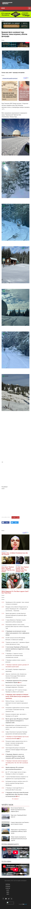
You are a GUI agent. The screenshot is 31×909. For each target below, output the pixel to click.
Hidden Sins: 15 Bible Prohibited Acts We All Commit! (15, 553)
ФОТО (8, 894)
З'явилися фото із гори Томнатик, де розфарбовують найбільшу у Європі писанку (19, 831)
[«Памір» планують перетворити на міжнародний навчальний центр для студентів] (6, 838)
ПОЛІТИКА (8, 884)
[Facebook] (3, 898)
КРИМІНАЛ (8, 886)
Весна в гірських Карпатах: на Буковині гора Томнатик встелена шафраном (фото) (18, 809)
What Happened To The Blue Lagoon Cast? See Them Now (15, 592)
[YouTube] (6, 898)
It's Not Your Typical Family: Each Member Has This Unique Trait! (22, 569)
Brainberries (4, 551)
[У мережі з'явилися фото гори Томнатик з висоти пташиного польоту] (6, 824)
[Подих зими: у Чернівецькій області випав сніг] (6, 817)
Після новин (6, 861)
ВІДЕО (8, 892)
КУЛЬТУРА (8, 888)
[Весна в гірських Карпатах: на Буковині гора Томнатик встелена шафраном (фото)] (6, 809)
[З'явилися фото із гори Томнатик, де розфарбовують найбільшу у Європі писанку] (6, 831)
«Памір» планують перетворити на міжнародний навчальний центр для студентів (19, 838)
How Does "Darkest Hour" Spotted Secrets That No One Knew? (8, 569)
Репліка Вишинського (10, 844)
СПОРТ (7, 890)
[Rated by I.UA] (10, 904)
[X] (9, 898)
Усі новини (15, 799)
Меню (3, 8)
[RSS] (11, 898)
